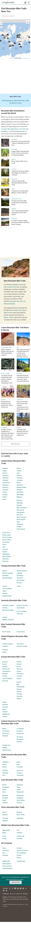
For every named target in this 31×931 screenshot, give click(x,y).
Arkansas (14, 208)
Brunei (4, 785)
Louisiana (20, 480)
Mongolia (5, 798)
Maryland (20, 485)
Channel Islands (7, 644)
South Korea (21, 800)
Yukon (19, 586)
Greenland (20, 673)
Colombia (20, 767)
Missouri (19, 497)
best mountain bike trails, (12, 287)
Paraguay (5, 773)
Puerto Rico (6, 532)
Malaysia (5, 795)
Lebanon (19, 832)
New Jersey (20, 510)
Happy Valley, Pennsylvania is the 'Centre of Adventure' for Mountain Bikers (20, 153)
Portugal (19, 694)
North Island (6, 632)
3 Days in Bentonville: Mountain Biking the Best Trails (19, 183)
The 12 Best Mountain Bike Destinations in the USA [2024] (20, 212)
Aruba (4, 764)
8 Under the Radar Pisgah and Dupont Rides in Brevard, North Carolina (21, 222)
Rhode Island (6, 535)
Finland (19, 664)
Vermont (5, 549)
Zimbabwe (20, 818)
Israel (18, 787)
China (4, 789)
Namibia (5, 814)
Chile (18, 764)
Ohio (18, 522)
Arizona (4, 473)
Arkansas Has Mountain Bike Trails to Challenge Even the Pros (21, 143)
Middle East (6, 861)
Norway (19, 689)
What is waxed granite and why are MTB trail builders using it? (7, 352)
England (5, 646)
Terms (26, 904)
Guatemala (20, 733)
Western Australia (8, 620)
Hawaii (4, 497)
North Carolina (21, 517)
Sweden (5, 712)
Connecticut (20, 399)
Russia (19, 698)
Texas (4, 544)
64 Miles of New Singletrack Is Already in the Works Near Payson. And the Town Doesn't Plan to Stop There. (7, 434)
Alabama (5, 468)
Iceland (19, 678)
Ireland (19, 682)
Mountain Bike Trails (17, 198)
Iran (18, 830)
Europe (19, 855)
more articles (15, 444)
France (19, 666)
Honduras (20, 737)
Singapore (20, 798)
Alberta (4, 571)
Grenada (19, 731)
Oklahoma (20, 524)
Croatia (4, 676)
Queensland (20, 608)
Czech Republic (7, 678)
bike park (22, 131)
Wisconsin (5, 559)
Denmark (5, 681)
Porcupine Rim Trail (16, 301)
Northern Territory (22, 605)
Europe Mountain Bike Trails (13, 657)
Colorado (14, 169)
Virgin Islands (6, 750)
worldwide (4, 131)
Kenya (4, 812)
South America (7, 866)
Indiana (19, 471)
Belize (4, 728)
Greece (19, 671)
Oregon (13, 159)
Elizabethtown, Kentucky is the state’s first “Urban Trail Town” (7, 404)
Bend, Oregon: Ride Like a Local (20, 162)
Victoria (4, 617)
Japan (19, 789)
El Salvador (20, 728)
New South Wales (8, 610)
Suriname (20, 770)
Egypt (4, 832)
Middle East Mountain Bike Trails (15, 825)
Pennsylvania (21, 529)
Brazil (18, 762)
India (3, 792)
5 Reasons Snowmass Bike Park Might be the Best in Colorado (20, 173)
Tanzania (5, 818)
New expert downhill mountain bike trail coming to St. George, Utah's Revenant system (23, 353)
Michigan (19, 490)
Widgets (25, 894)
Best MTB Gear (14, 899)
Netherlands (20, 687)
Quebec (4, 593)
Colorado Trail (16, 310)
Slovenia (5, 707)
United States (21, 861)
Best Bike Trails (21, 897)
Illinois (19, 468)
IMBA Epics (6, 899)
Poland (19, 691)
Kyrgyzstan (20, 792)
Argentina (5, 762)
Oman (4, 836)
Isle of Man (20, 644)
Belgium (5, 666)
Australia (5, 855)
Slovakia (5, 704)
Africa (4, 848)
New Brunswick (7, 578)
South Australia (21, 611)
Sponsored (14, 139)
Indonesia (20, 785)
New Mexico (20, 512)
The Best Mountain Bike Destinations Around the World (19, 202)
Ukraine (4, 716)
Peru (3, 775)
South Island (21, 632)
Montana (19, 427)
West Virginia (6, 556)
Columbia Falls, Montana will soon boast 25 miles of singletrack (22, 432)
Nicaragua (20, 739)
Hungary (19, 676)
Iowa (18, 473)
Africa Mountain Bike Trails (12, 807)
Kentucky (3, 399)
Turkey (4, 838)
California (19, 373)
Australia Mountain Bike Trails (14, 600)
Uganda (4, 820)
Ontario (4, 586)
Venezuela (20, 775)
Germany (20, 669)
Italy (18, 684)
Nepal (4, 800)
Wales (4, 652)
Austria (4, 664)
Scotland (5, 650)
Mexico (13, 189)
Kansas (19, 475)
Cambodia (5, 787)
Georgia (4, 494)
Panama (19, 742)
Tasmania (20, 614)
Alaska (4, 471)
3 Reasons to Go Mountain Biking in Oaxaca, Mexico (20, 192)
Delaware (5, 485)
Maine (19, 482)
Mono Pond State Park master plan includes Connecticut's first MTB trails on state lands (23, 406)
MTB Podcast (12, 897)
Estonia (19, 662)
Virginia (4, 552)
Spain (4, 709)
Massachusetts (21, 487)
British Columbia (5, 373)
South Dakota (6, 540)
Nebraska (20, 503)
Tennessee (5, 542)
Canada (19, 848)
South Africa (20, 814)
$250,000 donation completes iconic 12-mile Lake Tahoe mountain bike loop (23, 378)
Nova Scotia (20, 580)
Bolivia (4, 767)
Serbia (4, 702)
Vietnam (19, 802)
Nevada (19, 505)
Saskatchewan (7, 596)
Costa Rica (5, 731)
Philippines (20, 795)
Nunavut (19, 582)
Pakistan (5, 802)
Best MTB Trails (19, 100)
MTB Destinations (7, 100)
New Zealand (6, 863)
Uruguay (19, 773)
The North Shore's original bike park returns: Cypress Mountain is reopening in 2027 (6, 379)
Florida (4, 492)
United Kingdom (7, 868)
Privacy (5, 906)
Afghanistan (6, 830)
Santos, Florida (8, 317)
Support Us (19, 894)
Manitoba (5, 575)
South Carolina (7, 537)
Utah (18, 347)
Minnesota (20, 492)
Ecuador (5, 770)
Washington (6, 554)
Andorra (4, 662)
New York (20, 515)
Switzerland (6, 714)
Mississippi (20, 494)
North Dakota (21, 519)
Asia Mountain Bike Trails (12, 780)
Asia (3, 853)
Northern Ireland (22, 646)
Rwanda (19, 812)
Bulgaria (5, 673)
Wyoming (5, 561)
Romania (19, 696)
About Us (12, 894)
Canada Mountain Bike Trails (13, 566)
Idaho (4, 499)
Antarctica (5, 850)
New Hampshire (22, 507)
